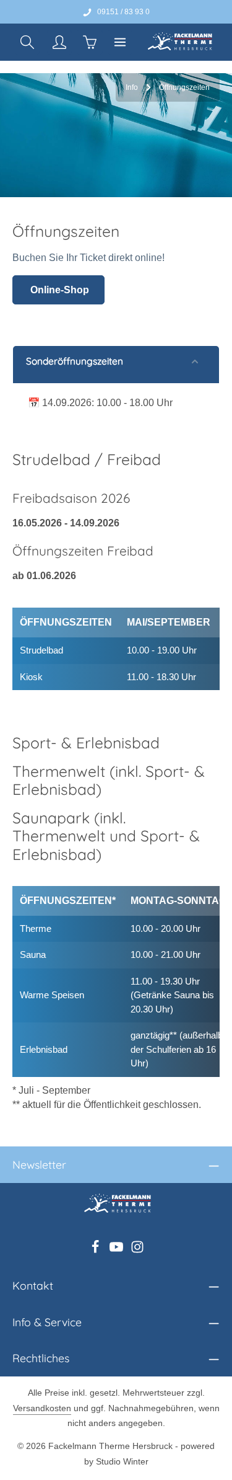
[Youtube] (118, 1251)
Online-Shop (58, 290)
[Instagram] (137, 1251)
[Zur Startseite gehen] (178, 42)
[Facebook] (96, 1251)
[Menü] (120, 42)
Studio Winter (122, 1461)
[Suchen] (27, 42)
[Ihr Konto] (59, 42)
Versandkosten (42, 1408)
